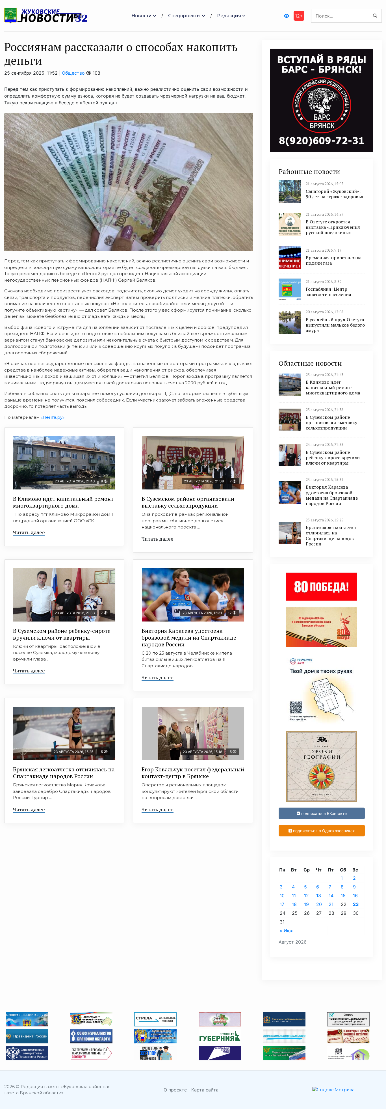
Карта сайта (204, 1090)
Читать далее (29, 532)
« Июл (286, 930)
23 (356, 904)
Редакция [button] (229, 15)
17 (282, 904)
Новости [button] (141, 15)
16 (355, 895)
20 (319, 904)
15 (343, 895)
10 (282, 895)
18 (294, 904)
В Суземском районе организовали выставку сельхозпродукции (188, 502)
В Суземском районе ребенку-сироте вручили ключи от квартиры (61, 634)
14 (331, 895)
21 (331, 904)
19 (306, 904)
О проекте (175, 1090)
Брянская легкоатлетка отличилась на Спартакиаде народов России (64, 772)
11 (294, 895)
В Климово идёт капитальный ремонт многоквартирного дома (63, 502)
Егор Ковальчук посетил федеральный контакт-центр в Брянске (193, 772)
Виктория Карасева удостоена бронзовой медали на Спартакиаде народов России (189, 637)
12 (306, 895)
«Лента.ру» (52, 417)
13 (318, 895)
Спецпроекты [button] (184, 15)
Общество (73, 73)
